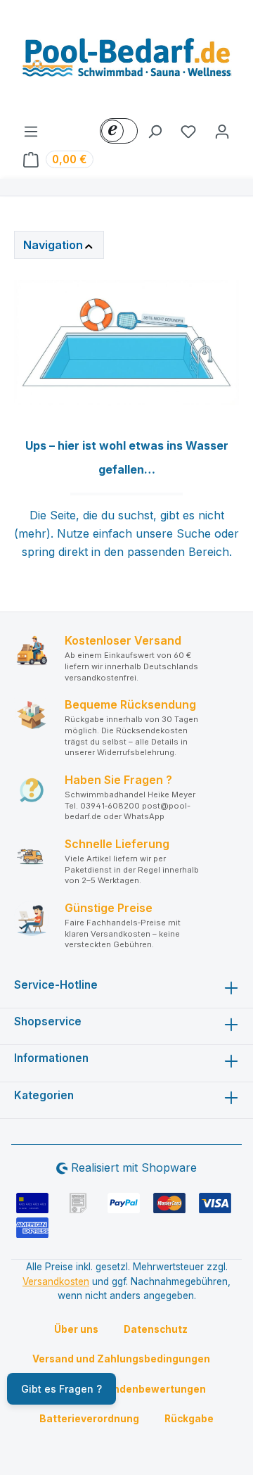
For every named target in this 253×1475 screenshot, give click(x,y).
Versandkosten (55, 1281)
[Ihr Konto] (222, 131)
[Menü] (31, 131)
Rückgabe (189, 1418)
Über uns (76, 1329)
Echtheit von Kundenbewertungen (121, 1389)
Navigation (53, 245)
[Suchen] (154, 131)
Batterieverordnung (89, 1418)
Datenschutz (156, 1329)
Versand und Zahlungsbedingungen (121, 1359)
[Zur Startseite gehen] (126, 61)
